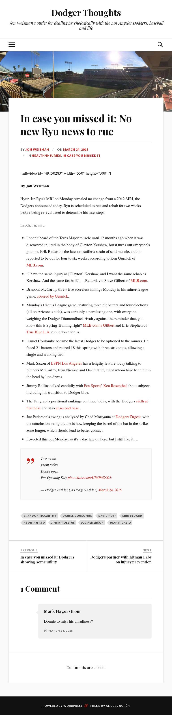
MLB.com (34, 265)
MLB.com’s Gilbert (98, 325)
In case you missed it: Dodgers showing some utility (47, 559)
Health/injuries (46, 155)
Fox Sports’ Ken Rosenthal (105, 385)
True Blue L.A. (38, 331)
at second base (67, 407)
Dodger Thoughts (86, 12)
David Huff (107, 515)
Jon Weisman (37, 149)
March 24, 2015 (75, 149)
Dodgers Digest (128, 416)
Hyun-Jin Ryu (34, 522)
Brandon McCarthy (40, 515)
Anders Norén (118, 705)
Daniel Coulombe (77, 515)
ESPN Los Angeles (66, 363)
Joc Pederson (92, 522)
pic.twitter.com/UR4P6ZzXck (90, 477)
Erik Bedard (132, 515)
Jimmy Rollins (63, 522)
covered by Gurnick (52, 296)
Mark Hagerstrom (62, 611)
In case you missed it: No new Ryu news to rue (76, 125)
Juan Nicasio (120, 522)
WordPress (73, 705)
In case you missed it (82, 155)
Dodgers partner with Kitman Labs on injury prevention (121, 559)
